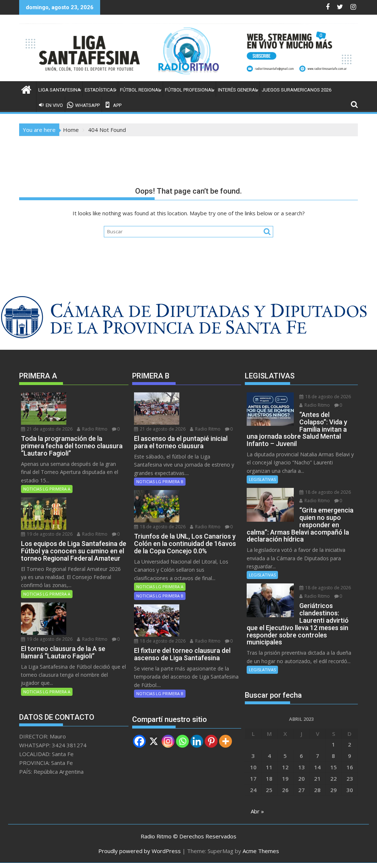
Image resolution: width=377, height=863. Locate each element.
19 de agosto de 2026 (49, 534)
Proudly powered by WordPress (139, 851)
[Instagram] (168, 741)
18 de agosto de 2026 (162, 527)
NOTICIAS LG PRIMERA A (46, 489)
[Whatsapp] (182, 741)
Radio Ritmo (94, 429)
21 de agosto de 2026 (49, 429)
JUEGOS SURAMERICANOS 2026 (296, 90)
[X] (153, 741)
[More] (225, 741)
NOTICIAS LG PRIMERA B (159, 481)
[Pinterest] (211, 741)
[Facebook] (139, 741)
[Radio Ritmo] (188, 76)
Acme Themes (261, 851)
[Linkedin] (196, 741)
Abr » (257, 811)
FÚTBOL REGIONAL (140, 90)
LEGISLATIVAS (262, 479)
